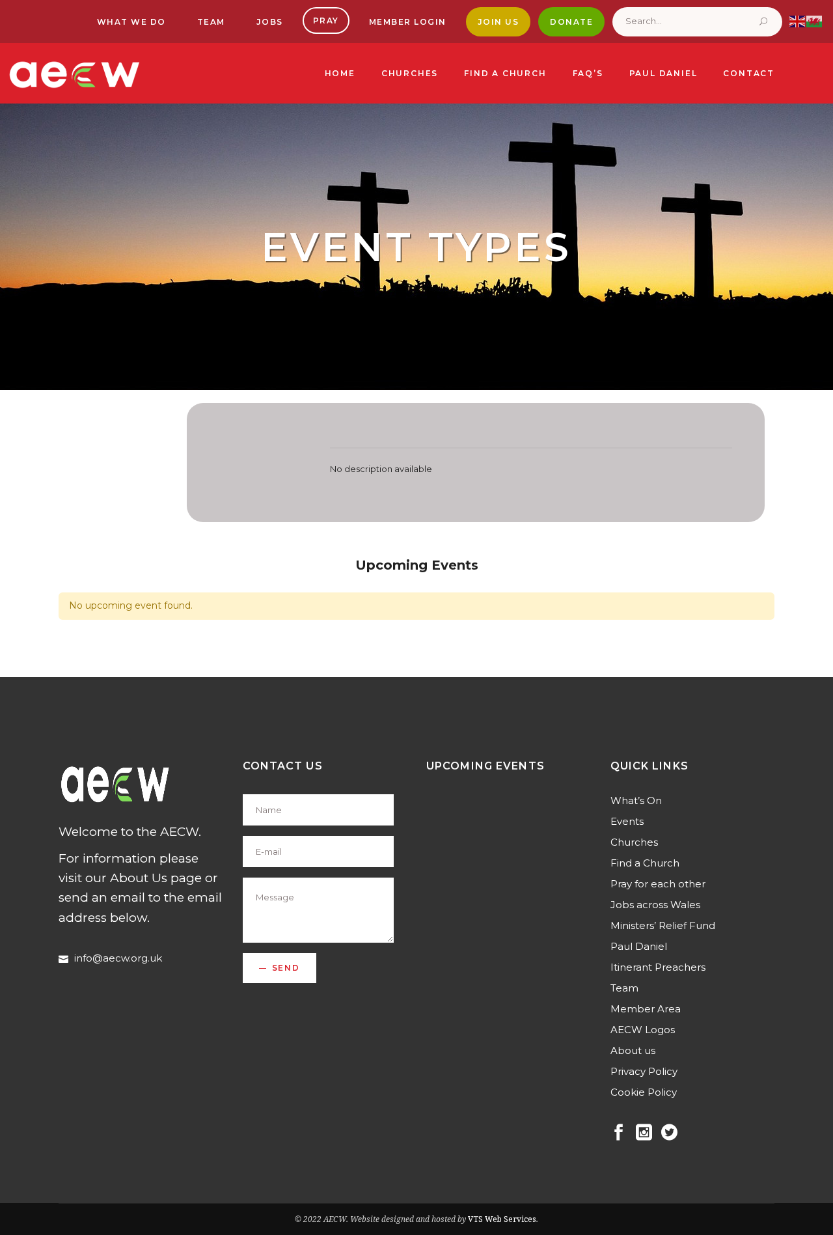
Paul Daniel (638, 946)
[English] (797, 20)
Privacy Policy (643, 1071)
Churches (634, 842)
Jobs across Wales (655, 904)
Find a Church (644, 863)
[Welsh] (814, 20)
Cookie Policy (643, 1092)
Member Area (645, 1009)
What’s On (636, 800)
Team (624, 988)
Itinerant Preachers (657, 967)
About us (632, 1050)
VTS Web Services (502, 1219)
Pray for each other (657, 884)
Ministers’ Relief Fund (662, 925)
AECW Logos (642, 1029)
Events (627, 821)
